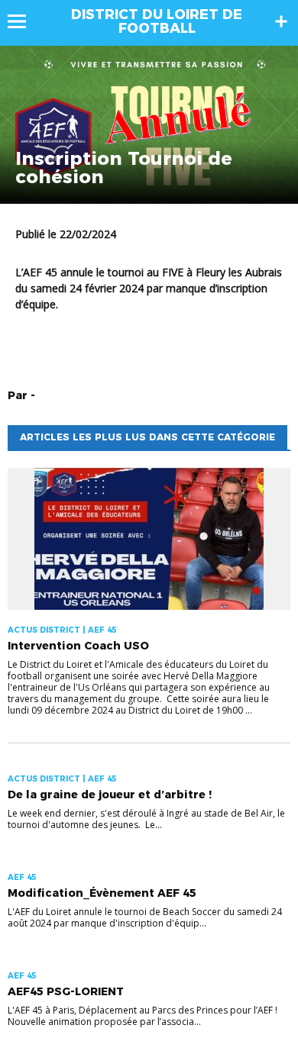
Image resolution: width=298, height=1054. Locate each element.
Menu (24, 21)
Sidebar (281, 21)
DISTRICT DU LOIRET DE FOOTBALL (156, 21)
